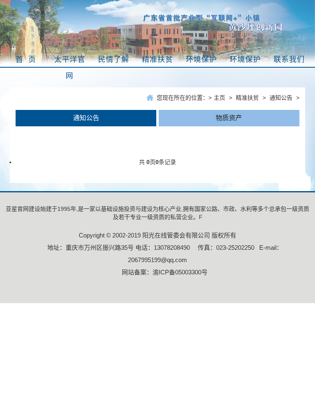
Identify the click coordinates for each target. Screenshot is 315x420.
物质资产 (229, 117)
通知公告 (280, 97)
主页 (219, 97)
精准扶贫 (247, 97)
